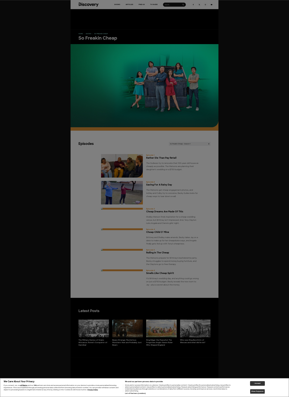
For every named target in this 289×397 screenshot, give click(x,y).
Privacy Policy (92, 390)
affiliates (23, 385)
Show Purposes (257, 391)
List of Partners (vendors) (135, 393)
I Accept (257, 383)
